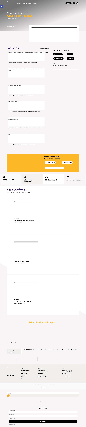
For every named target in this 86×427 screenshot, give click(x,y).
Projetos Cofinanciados (41, 370)
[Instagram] (10, 375)
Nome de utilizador (12, 410)
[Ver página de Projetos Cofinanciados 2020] (50, 351)
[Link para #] (33, 27)
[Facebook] (8, 375)
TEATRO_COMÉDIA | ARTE (21, 261)
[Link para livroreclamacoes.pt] (43, 387)
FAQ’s (22, 378)
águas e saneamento (75, 180)
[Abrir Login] (77, 3)
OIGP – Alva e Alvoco (41, 375)
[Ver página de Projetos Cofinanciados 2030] (38, 351)
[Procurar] (8, 395)
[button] (1, 6)
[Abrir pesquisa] (74, 3)
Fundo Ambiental (40, 373)
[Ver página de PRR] (62, 351)
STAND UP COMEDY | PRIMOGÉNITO (24, 221)
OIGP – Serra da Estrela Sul (42, 376)
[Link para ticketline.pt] (26, 242)
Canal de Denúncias (24, 375)
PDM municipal (51, 180)
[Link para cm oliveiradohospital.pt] (10, 3)
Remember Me (12, 418)
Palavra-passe (11, 414)
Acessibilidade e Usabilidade (25, 370)
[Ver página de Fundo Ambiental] (73, 351)
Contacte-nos (23, 376)
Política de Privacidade (24, 373)
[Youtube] (13, 375)
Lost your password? (12, 424)
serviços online (8, 179)
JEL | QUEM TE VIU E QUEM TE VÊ (23, 301)
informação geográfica (28, 180)
